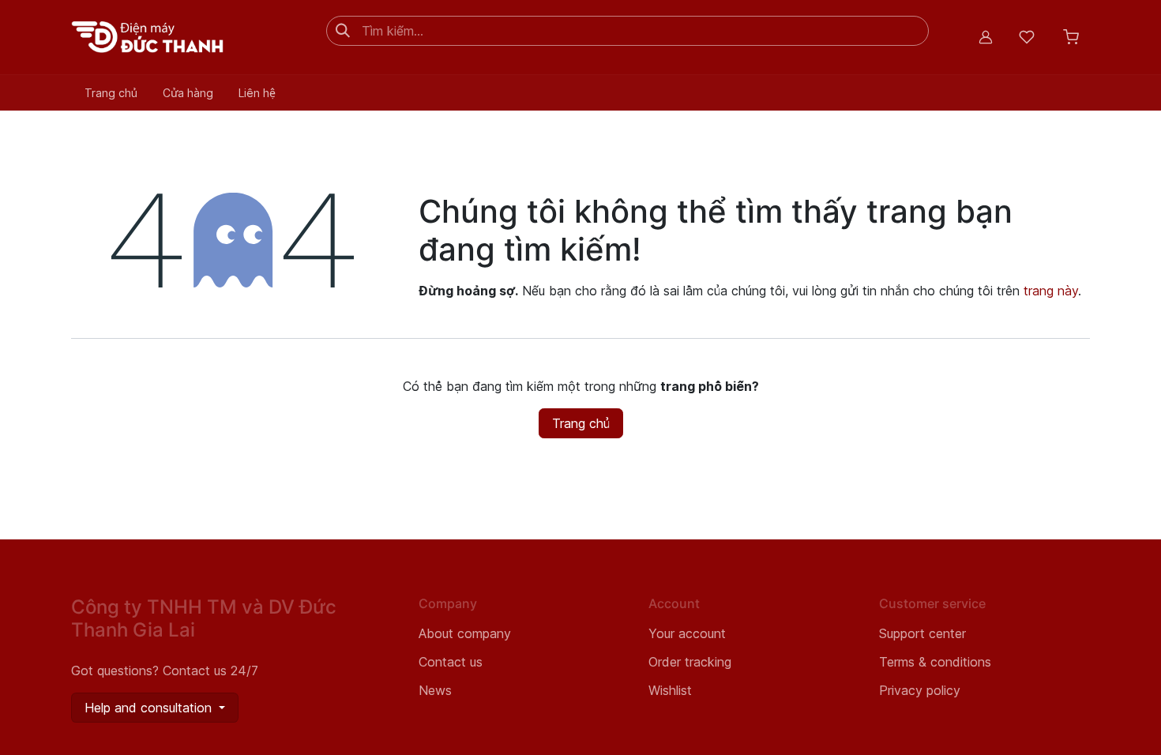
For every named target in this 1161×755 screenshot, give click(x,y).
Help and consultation (150, 708)
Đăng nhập (986, 37)
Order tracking (689, 662)
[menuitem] (111, 93)
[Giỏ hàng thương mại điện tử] (1071, 37)
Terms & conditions (935, 662)
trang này (1051, 291)
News (435, 690)
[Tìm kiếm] (342, 31)
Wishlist (670, 690)
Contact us (451, 662)
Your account (687, 633)
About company (465, 633)
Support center (922, 633)
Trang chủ (581, 423)
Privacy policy (919, 690)
